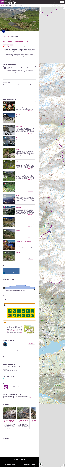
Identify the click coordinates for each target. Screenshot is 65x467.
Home (5, 36)
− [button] (40, 9)
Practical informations (18, 5)
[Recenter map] (40, 13)
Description (6, 5)
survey (21, 332)
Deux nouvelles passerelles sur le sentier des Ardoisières (23, 422)
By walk (8, 36)
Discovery (53, 2)
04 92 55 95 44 (10, 347)
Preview (2, 5)
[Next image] (37, 19)
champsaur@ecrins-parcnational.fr (13, 346)
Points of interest (12, 5)
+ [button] (40, 7)
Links (34, 466)
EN (58, 2)
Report (33, 397)
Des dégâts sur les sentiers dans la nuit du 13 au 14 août (9, 422)
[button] (40, 10)
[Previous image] (1, 19)
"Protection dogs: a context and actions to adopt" (14, 331)
